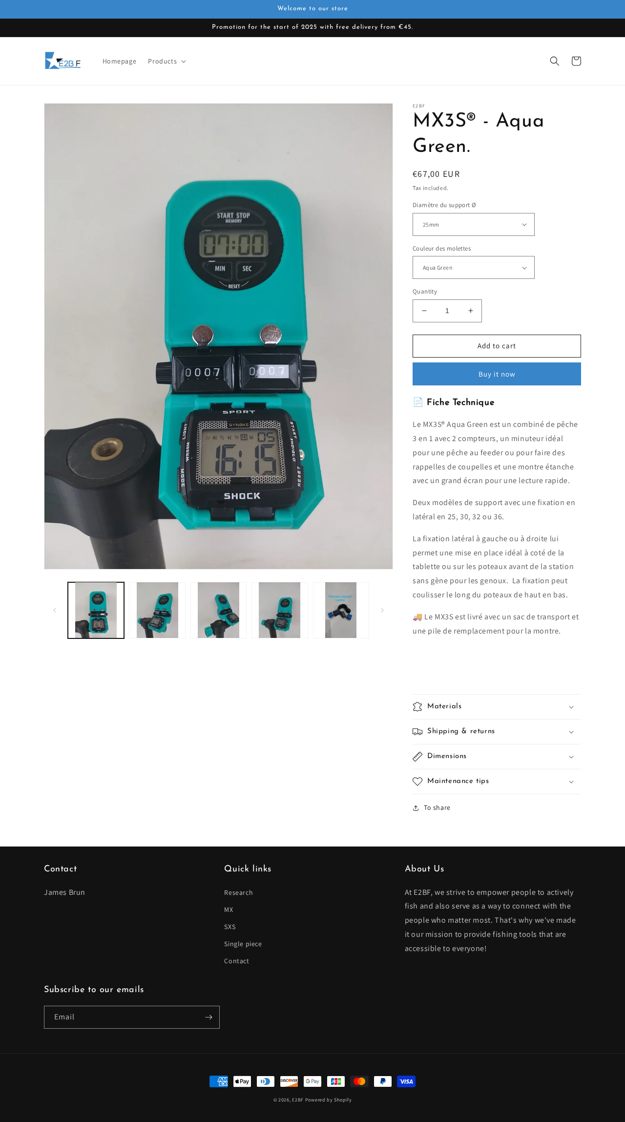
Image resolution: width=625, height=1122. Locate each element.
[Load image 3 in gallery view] (218, 610)
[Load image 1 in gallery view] (96, 610)
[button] (166, 61)
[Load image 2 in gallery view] (157, 610)
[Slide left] (54, 610)
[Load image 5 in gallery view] (341, 610)
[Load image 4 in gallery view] (279, 610)
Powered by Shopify (328, 1100)
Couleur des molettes (442, 248)
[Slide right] (382, 610)
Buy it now (497, 374)
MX (228, 909)
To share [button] (437, 807)
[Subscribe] (208, 1017)
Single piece (243, 943)
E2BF (298, 1100)
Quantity (425, 291)
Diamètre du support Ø (444, 205)
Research (238, 892)
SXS (229, 926)
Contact (236, 960)
